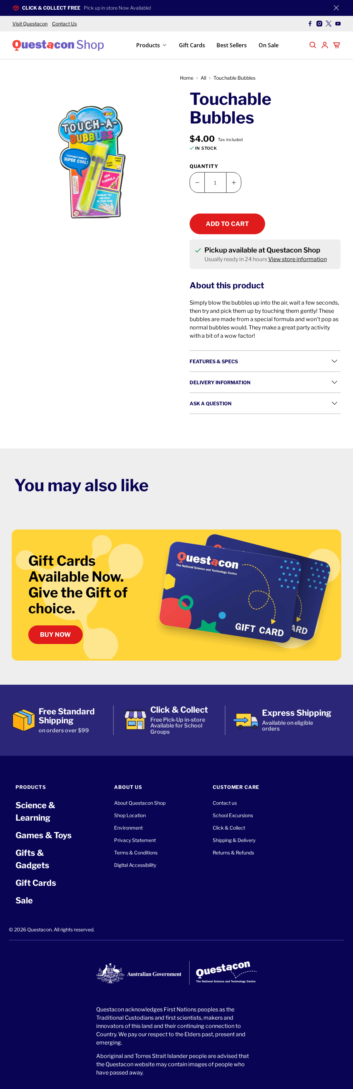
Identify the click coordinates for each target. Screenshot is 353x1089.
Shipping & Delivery (234, 840)
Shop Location (130, 815)
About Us (128, 787)
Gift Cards (192, 45)
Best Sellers (231, 45)
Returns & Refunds (233, 852)
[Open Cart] (336, 45)
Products (148, 45)
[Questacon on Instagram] (319, 24)
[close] (336, 8)
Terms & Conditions (136, 852)
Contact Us (64, 24)
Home (186, 78)
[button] (92, 162)
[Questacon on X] (329, 24)
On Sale (269, 45)
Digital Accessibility (135, 865)
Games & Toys (44, 835)
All (203, 78)
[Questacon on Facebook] (310, 24)
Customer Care (236, 787)
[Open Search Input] (313, 45)
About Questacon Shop (139, 803)
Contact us (225, 803)
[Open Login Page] (325, 45)
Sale (24, 900)
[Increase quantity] (233, 182)
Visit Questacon (30, 24)
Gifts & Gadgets (32, 859)
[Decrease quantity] (197, 182)
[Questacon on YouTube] (338, 24)
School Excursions (233, 815)
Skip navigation (176, 19)
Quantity (204, 166)
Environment (128, 828)
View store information (297, 259)
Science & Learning (35, 811)
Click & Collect (229, 828)
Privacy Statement (135, 840)
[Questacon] (58, 45)
